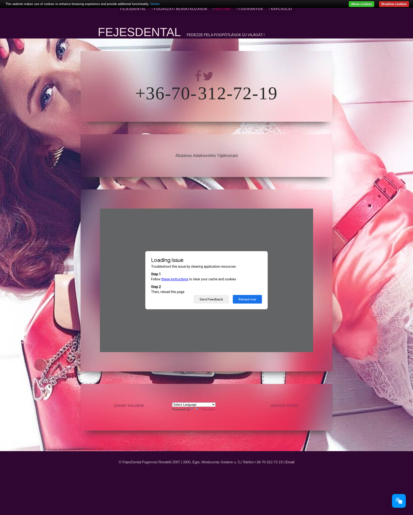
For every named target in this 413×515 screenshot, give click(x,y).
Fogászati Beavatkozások (180, 9)
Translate (208, 409)
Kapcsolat (282, 9)
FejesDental (133, 9)
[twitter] (207, 79)
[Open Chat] (399, 501)
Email (289, 462)
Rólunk (223, 9)
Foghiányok (251, 9)
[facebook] (198, 79)
